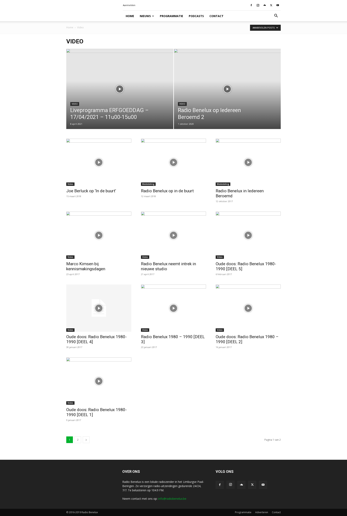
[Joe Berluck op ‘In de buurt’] (98, 162)
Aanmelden (129, 5)
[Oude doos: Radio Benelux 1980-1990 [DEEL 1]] (98, 381)
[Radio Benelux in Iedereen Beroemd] (248, 162)
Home (130, 16)
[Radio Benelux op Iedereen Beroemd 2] (227, 95)
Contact (216, 16)
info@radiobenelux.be (172, 499)
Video (75, 104)
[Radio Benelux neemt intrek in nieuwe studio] (173, 235)
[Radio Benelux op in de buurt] (173, 162)
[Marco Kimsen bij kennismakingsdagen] (98, 235)
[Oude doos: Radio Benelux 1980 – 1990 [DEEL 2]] (248, 308)
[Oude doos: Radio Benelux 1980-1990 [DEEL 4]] (98, 308)
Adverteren (261, 512)
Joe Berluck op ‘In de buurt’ (91, 190)
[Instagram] (258, 5)
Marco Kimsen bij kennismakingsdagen (85, 266)
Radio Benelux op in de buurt (167, 190)
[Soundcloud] (264, 5)
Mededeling (148, 184)
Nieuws (145, 16)
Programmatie (171, 16)
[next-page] (86, 439)
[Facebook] (251, 5)
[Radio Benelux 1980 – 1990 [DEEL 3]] (173, 308)
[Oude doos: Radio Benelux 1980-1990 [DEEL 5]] (248, 235)
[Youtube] (278, 5)
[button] (276, 16)
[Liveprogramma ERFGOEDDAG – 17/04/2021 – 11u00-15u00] (119, 77)
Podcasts (196, 16)
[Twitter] (271, 5)
